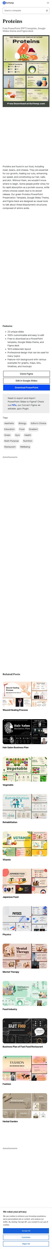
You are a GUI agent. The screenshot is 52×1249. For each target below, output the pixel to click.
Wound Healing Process (15, 710)
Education (9, 429)
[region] (26, 1228)
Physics (7, 934)
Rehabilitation (10, 822)
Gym (17, 435)
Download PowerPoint (26, 387)
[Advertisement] (26, 136)
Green (7, 435)
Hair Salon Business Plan (16, 747)
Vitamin (7, 859)
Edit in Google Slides (26, 380)
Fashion (7, 1084)
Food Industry (10, 1009)
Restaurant (10, 447)
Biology (22, 423)
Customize (26, 1237)
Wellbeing (25, 447)
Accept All (26, 1231)
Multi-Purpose (11, 441)
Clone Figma (26, 374)
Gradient (33, 429)
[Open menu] (48, 2)
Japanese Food (11, 897)
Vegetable (8, 785)
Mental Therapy (11, 972)
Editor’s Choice (38, 423)
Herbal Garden (10, 1121)
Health (27, 435)
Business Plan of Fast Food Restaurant (23, 1046)
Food (21, 429)
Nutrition (27, 441)
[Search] (48, 10)
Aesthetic (9, 423)
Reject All (26, 1244)
